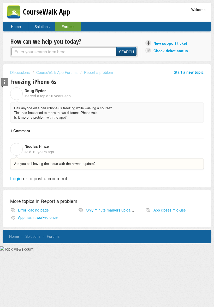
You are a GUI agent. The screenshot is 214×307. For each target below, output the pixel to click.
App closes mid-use (169, 210)
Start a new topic (189, 72)
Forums (68, 26)
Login (16, 178)
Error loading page (33, 210)
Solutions (42, 26)
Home (16, 26)
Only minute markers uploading (112, 210)
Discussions (20, 72)
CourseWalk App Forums (57, 72)
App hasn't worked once (38, 217)
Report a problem (98, 72)
